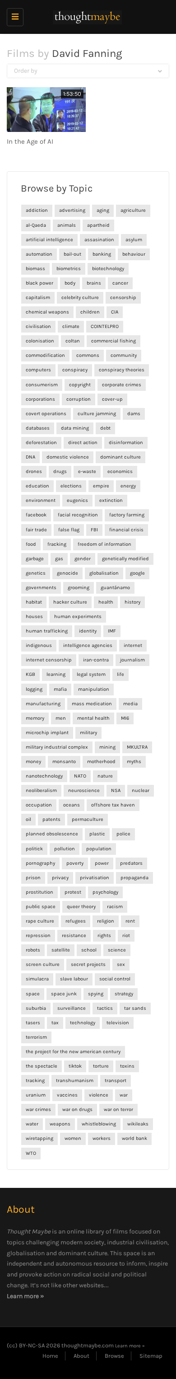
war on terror (118, 1109)
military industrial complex (57, 747)
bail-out (72, 254)
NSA (115, 790)
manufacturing (43, 704)
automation (39, 254)
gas (59, 559)
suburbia (36, 1008)
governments (41, 588)
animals (66, 225)
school (89, 950)
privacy (60, 878)
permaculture (87, 819)
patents (51, 819)
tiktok (75, 1066)
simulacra (37, 979)
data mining (75, 428)
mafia (60, 689)
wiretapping (39, 1138)
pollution (64, 849)
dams (133, 414)
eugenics (77, 500)
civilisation (38, 326)
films (120, 1231)
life (120, 674)
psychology (105, 892)
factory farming (126, 515)
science (117, 950)
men (61, 718)
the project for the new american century (73, 1052)
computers (38, 370)
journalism (132, 660)
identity (88, 631)
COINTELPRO (105, 326)
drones (34, 471)
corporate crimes (121, 385)
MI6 (125, 718)
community (124, 355)
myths (134, 762)
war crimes (38, 1109)
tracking (35, 1081)
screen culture (43, 964)
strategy (124, 994)
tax (55, 1023)
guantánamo (115, 588)
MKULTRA (137, 747)
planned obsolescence (52, 834)
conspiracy (75, 370)
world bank (134, 1138)
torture (101, 1066)
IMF (112, 631)
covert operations (46, 414)
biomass (35, 269)
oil (28, 819)
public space (41, 907)
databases (38, 428)
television (118, 1023)
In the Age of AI (30, 141)
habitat (34, 602)
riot (126, 935)
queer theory (81, 907)
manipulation (93, 689)
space (33, 994)
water (32, 1124)
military (88, 733)
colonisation (40, 341)
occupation (39, 805)
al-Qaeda (36, 225)
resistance (74, 935)
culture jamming (97, 414)
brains (94, 283)
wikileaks (137, 1124)
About (81, 1355)
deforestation (41, 443)
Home (50, 1355)
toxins (127, 1066)
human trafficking (47, 631)
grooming (78, 588)
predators (131, 863)
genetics (36, 573)
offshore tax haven (113, 805)
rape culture (40, 921)
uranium (36, 1095)
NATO (80, 776)
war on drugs (77, 1109)
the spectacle (41, 1066)
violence (98, 1095)
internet (133, 645)
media (130, 704)
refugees (75, 921)
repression (38, 935)
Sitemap (150, 1355)
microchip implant (47, 733)
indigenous (39, 645)
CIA (114, 312)
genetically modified (125, 559)
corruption (78, 399)
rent (130, 921)
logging (34, 689)
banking (102, 254)
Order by (25, 71)
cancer (120, 283)
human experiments (78, 616)
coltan (72, 341)
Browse (114, 1355)
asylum (133, 240)
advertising (72, 210)
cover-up (112, 399)
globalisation (104, 573)
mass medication (92, 704)
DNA (30, 457)
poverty (74, 863)
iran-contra (96, 660)
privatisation (94, 878)
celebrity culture (80, 297)
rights (104, 935)
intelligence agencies (87, 645)
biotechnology (108, 269)
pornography (40, 863)
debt (105, 428)
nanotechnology (44, 776)
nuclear (140, 790)
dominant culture (120, 457)
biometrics (68, 269)
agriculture (133, 210)
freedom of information (104, 544)
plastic (97, 834)
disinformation (126, 443)
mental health (93, 718)
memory (35, 718)
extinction (111, 500)
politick (34, 849)
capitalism (38, 297)
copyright (80, 385)
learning (55, 674)
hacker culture (70, 602)
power (102, 863)
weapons (60, 1124)
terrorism (36, 1037)
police (123, 834)
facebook (36, 515)
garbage (35, 559)
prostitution (39, 892)
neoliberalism (41, 790)
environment (41, 500)
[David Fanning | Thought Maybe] (85, 17)
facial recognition (78, 515)
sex (121, 964)
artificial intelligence (49, 240)
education (37, 486)
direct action (82, 443)
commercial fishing (113, 341)
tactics (105, 1008)
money (33, 762)
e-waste (87, 471)
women (73, 1138)
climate (70, 326)
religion (105, 921)
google (137, 573)
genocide (67, 573)
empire (101, 486)
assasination (99, 240)
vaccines (67, 1095)
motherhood (101, 762)
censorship (123, 297)
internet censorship (49, 660)
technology (82, 1023)
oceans (71, 805)
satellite (60, 950)
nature (105, 776)
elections (71, 486)
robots (33, 950)
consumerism (42, 385)
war (124, 1095)
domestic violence (67, 457)
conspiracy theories (121, 370)
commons (87, 355)
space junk (64, 994)
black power (39, 283)
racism (115, 907)
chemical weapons (47, 312)
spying (95, 994)
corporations (40, 399)
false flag (68, 530)
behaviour (133, 254)
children (90, 312)
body (70, 283)
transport (115, 1081)
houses (34, 616)
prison (33, 878)
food (31, 544)
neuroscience (84, 790)
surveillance (71, 1008)
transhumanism (74, 1081)
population (98, 849)
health (105, 602)
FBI (94, 530)
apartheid (98, 225)
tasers (33, 1023)
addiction (37, 210)
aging (103, 210)
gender (82, 559)
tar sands (135, 1008)
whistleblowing (99, 1124)
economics (120, 471)
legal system (91, 674)
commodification (45, 355)
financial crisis (126, 530)
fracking (56, 544)
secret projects (88, 964)
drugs (60, 471)
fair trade (36, 530)
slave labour (74, 979)
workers (102, 1138)
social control (114, 979)
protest (73, 892)
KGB (30, 674)
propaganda (134, 878)
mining (107, 747)
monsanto (64, 762)
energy (128, 486)
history (132, 602)
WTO (31, 1153)
